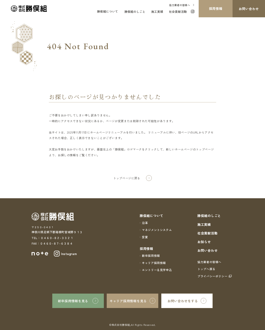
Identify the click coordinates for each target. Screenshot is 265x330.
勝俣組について (107, 11)
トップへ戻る (206, 269)
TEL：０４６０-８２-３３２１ (52, 238)
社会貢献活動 (207, 233)
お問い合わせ (207, 250)
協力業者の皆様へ (209, 262)
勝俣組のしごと (209, 215)
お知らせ (204, 241)
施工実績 (204, 224)
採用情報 (146, 248)
